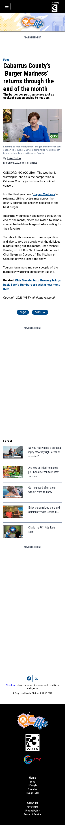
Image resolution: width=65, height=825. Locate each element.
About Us (32, 803)
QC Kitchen (40, 312)
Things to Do (32, 793)
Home (32, 777)
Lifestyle (32, 785)
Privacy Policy (32, 810)
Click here (10, 685)
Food (6, 59)
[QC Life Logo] (32, 22)
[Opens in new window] (32, 742)
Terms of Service (32, 814)
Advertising (32, 806)
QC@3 (23, 312)
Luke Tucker (14, 158)
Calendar (32, 789)
